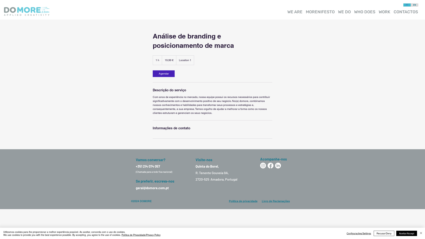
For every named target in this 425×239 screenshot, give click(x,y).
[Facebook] (270, 165)
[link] (164, 73)
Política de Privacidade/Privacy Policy (141, 235)
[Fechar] (421, 233)
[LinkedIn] (278, 165)
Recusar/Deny (384, 233)
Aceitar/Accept (406, 233)
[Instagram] (263, 165)
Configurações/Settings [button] (359, 233)
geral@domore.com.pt (152, 188)
